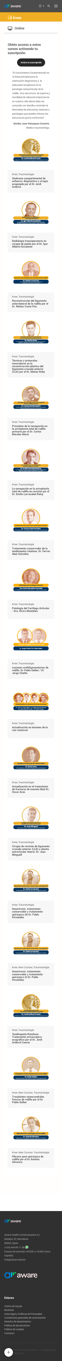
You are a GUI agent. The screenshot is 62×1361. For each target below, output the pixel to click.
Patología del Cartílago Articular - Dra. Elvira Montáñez (30, 610)
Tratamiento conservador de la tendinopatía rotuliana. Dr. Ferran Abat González (31, 551)
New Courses (25, 967)
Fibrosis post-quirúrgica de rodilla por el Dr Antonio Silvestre (27, 1159)
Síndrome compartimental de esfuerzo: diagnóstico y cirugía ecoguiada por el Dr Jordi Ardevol (30, 182)
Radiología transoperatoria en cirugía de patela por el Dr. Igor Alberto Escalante (30, 243)
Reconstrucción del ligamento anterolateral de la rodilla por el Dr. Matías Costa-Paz (30, 303)
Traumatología (26, 174)
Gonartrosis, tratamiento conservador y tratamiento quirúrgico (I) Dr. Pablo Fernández (27, 975)
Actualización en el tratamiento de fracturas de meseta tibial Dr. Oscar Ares (30, 789)
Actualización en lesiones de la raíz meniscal (30, 729)
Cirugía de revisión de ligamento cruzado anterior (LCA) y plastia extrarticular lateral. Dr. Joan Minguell (31, 850)
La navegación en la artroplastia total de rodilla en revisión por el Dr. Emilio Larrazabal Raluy (30, 491)
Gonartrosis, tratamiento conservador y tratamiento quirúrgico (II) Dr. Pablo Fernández (27, 913)
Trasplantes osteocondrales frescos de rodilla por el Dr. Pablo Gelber (28, 1099)
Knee (14, 174)
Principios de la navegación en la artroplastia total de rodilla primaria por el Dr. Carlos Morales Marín (29, 430)
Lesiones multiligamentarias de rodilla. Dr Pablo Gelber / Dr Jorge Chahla (30, 670)
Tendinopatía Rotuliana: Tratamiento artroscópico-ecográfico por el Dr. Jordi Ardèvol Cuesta (27, 1038)
